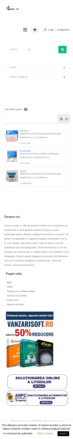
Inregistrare (63, 29)
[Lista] (61, 118)
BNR (9, 282)
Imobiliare (24, 131)
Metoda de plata (15, 304)
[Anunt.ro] (12, 8)
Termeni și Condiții (16, 295)
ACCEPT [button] (63, 434)
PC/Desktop (25, 151)
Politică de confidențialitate (21, 291)
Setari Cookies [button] (45, 433)
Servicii (23, 171)
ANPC (10, 286)
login (51, 29)
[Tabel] (66, 118)
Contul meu (13, 300)
